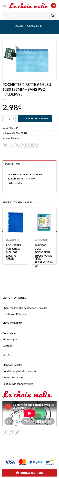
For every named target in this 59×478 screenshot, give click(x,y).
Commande (9, 333)
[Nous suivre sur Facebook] (5, 432)
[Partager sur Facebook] (11, 145)
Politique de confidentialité (17, 383)
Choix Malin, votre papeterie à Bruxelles (24, 307)
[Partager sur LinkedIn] (35, 145)
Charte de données (13, 377)
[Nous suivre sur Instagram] (11, 432)
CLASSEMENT (35, 25)
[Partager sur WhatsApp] (5, 145)
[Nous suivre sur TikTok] (17, 432)
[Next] (56, 237)
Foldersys (15, 138)
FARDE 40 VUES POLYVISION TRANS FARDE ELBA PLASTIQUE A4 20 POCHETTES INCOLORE (44, 259)
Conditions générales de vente (19, 371)
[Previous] (3, 237)
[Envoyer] (52, 15)
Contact (7, 345)
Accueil (19, 25)
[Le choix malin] (28, 6)
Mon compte (9, 339)
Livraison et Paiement (14, 314)
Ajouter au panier (35, 118)
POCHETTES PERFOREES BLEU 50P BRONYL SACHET (13, 252)
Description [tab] (12, 163)
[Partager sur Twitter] (17, 145)
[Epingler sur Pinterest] (29, 145)
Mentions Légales (12, 364)
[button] (4, 6)
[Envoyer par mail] (23, 145)
